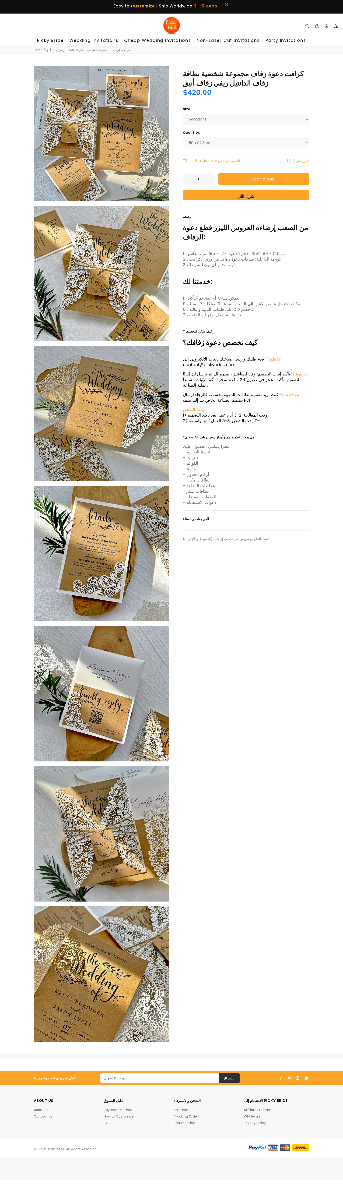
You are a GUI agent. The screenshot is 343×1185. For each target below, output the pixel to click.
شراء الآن (246, 196)
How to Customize (119, 1116)
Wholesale (252, 1116)
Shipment (182, 1109)
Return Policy (184, 1123)
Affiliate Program (257, 1109)
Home (38, 50)
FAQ (107, 1123)
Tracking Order (186, 1116)
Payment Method (118, 1109)
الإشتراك (229, 1078)
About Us (41, 1109)
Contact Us (43, 1116)
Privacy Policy (255, 1123)
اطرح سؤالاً (301, 161)
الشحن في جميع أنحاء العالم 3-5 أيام (214, 161)
